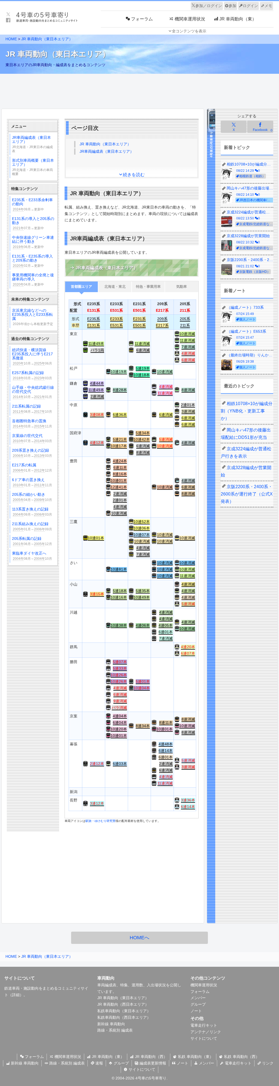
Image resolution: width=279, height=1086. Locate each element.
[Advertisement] (139, 90)
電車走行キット (203, 1025)
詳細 (16, 995)
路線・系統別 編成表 (115, 1030)
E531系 (116, 325)
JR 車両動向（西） (150, 1056)
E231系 (139, 319)
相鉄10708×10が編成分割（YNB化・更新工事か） (246, 411)
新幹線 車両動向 (111, 1024)
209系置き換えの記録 (32, 453)
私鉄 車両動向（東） (195, 1056)
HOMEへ (139, 937)
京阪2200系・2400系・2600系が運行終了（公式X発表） (247, 494)
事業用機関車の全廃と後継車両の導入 (33, 279)
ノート (196, 1011)
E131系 (93, 325)
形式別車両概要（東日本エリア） (33, 167)
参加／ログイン (208, 6)
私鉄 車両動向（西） (241, 1056)
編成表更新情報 (152, 1063)
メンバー (198, 998)
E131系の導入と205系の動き (33, 223)
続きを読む (134, 174)
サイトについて (203, 1038)
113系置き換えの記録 (32, 511)
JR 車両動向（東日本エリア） (47, 39)
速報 (98, 1063)
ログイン (250, 6)
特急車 (148, 287)
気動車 (181, 287)
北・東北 (115, 287)
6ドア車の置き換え (32, 482)
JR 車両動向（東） (107, 1056)
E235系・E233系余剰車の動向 (32, 204)
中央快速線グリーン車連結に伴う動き (33, 242)
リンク (267, 1063)
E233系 (116, 319)
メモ (268, 6)
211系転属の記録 (32, 409)
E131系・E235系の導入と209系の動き (32, 261)
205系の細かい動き (32, 497)
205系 (185, 319)
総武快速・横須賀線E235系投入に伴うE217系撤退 (32, 356)
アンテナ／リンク (205, 1032)
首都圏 (81, 287)
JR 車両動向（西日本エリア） (123, 1004)
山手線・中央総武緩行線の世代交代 (33, 392)
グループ (198, 1004)
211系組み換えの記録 (32, 526)
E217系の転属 (32, 467)
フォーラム (200, 991)
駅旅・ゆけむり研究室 (101, 820)
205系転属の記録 (32, 541)
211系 (185, 325)
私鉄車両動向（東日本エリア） (124, 1011)
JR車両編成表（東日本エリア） (32, 144)
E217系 (162, 325)
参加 (232, 6)
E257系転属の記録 (32, 375)
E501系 (139, 325)
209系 (162, 319)
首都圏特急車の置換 (32, 423)
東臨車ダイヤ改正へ (32, 556)
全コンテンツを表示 (189, 31)
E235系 (93, 319)
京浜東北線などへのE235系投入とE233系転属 (32, 317)
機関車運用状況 (203, 985)
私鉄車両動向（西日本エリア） (124, 1017)
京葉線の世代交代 (32, 438)
